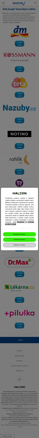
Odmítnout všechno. (19, 234)
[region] (19, 219)
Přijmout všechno (19, 239)
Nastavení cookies (19, 245)
